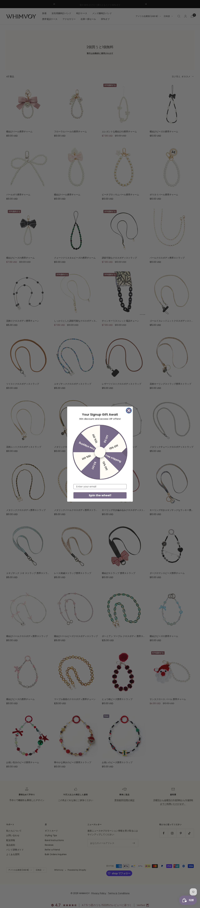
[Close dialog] (129, 410)
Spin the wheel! (100, 495)
